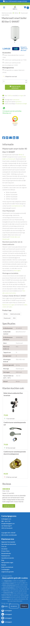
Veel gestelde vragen (7, 562)
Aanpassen (5, 606)
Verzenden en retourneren (8, 544)
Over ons (3, 546)
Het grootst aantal (13, 101)
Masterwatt (7, 318)
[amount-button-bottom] (26, 82)
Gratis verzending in (15, 103)
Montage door (11, 99)
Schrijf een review (9, 506)
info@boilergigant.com (8, 523)
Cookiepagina (5, 569)
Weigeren (24, 606)
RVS (14, 318)
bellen (25, 304)
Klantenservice (5, 555)
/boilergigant (8, 610)
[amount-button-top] (26, 80)
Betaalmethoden (6, 553)
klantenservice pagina (8, 304)
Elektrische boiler (15, 314)
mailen (10, 307)
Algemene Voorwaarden (8, 542)
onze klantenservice (17, 206)
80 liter (16, 13)
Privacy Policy (5, 551)
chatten (4, 307)
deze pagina (17, 270)
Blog (2, 560)
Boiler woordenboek (7, 567)
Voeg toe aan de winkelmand (15, 87)
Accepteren (14, 606)
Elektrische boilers (7, 13)
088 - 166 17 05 (5, 521)
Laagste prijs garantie (7, 571)
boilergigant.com (6, 519)
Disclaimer (4, 549)
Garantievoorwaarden (7, 558)
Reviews (3, 565)
